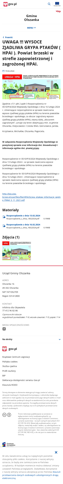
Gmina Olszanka (31, 18)
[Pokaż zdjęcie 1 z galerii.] (16, 250)
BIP (3, 375)
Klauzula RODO (9, 384)
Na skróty (7, 339)
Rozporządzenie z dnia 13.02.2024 (28, 217)
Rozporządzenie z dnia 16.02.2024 (28, 226)
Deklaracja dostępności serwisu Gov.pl (21, 380)
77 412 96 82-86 (10, 310)
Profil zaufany (9, 370)
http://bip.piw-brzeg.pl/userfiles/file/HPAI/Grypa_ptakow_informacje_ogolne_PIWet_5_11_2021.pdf (31, 197)
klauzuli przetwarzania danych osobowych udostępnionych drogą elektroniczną (31, 475)
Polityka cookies (10, 361)
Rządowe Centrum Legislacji (16, 356)
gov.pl (12, 349)
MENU (30, 27)
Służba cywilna (9, 366)
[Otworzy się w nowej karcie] (4, 329)
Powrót (9, 37)
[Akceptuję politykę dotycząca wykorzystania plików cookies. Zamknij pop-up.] (56, 452)
